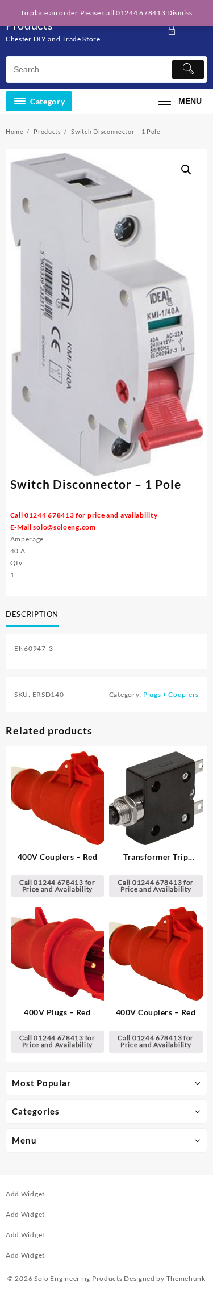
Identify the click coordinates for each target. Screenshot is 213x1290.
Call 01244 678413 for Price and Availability (57, 885)
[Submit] (188, 69)
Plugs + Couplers (171, 694)
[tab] (34, 615)
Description (32, 614)
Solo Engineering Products (78, 1278)
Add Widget (25, 1194)
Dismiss (180, 13)
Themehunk (186, 1278)
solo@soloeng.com (64, 527)
